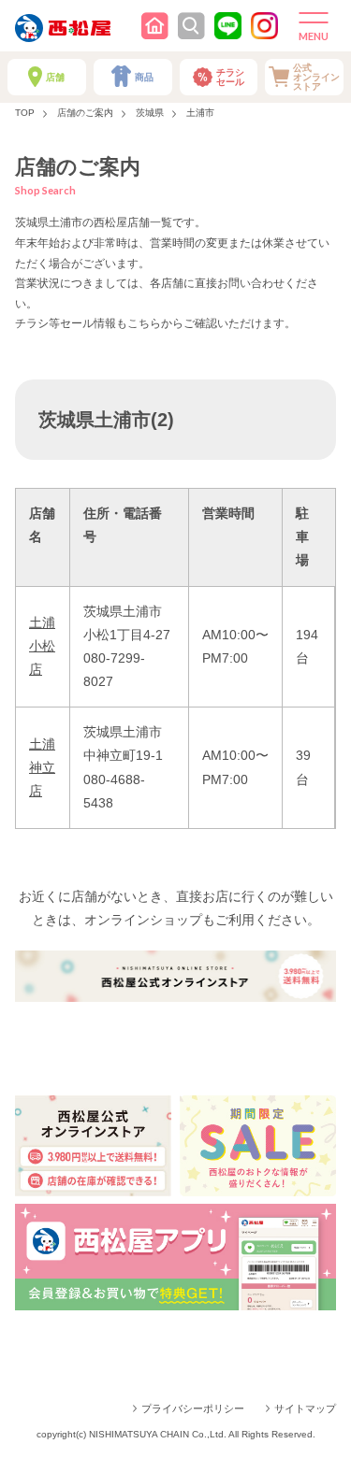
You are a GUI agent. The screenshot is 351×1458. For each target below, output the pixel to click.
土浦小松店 (42, 646)
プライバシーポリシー (192, 1408)
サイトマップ (305, 1408)
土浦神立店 (42, 767)
